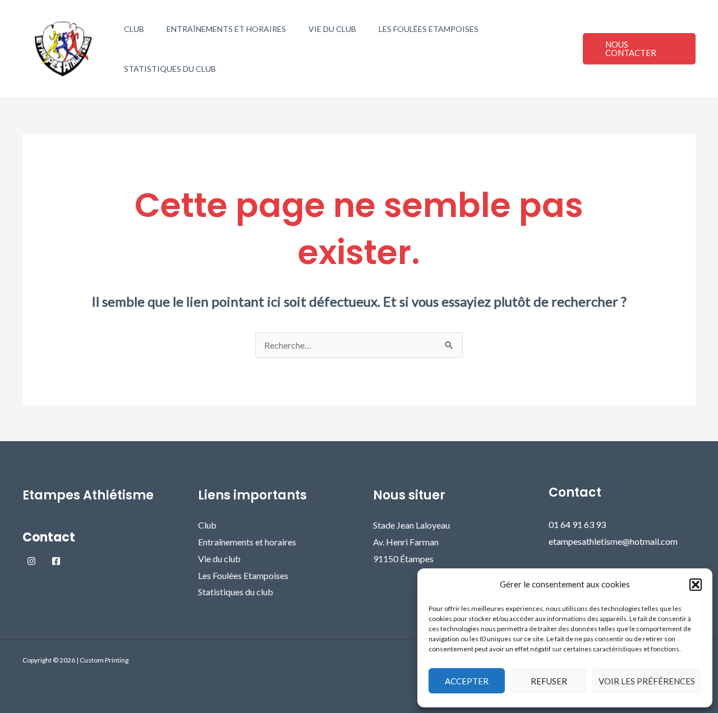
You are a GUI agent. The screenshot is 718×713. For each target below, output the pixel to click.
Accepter (467, 681)
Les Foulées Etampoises (428, 29)
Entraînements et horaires (226, 29)
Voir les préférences (647, 681)
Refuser (549, 681)
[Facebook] (56, 561)
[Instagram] (31, 561)
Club (134, 29)
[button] (695, 584)
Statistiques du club (170, 68)
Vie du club (332, 29)
